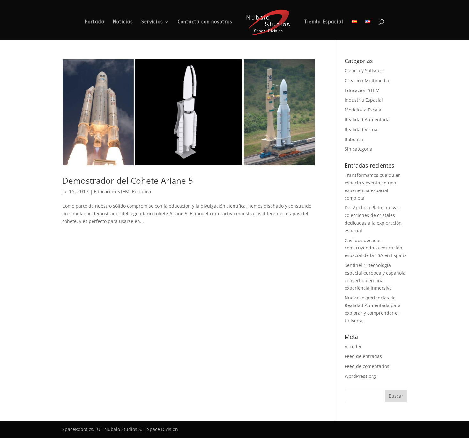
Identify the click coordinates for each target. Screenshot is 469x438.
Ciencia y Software (364, 71)
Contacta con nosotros (205, 22)
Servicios (152, 22)
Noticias (123, 22)
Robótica (141, 191)
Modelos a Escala (363, 110)
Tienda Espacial (324, 22)
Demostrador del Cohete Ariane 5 (127, 180)
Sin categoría (358, 149)
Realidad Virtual (362, 129)
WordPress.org (360, 376)
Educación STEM (111, 191)
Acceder (353, 346)
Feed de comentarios (367, 366)
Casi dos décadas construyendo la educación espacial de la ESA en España (376, 248)
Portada (95, 22)
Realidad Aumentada (367, 120)
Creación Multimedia (367, 80)
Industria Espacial (364, 100)
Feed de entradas (363, 356)
